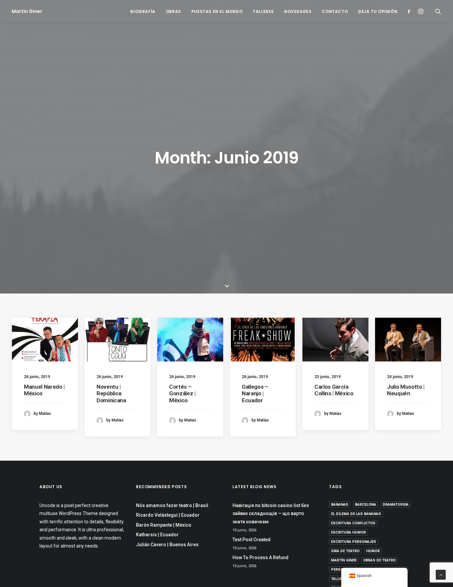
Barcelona (365, 504)
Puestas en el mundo (216, 11)
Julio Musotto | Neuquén (405, 390)
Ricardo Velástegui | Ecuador (168, 515)
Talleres (263, 11)
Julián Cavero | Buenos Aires (167, 544)
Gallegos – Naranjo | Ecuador (255, 393)
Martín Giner (343, 560)
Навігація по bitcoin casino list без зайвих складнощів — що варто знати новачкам (270, 513)
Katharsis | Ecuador (157, 534)
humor (373, 551)
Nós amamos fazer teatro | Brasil (172, 505)
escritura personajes (353, 542)
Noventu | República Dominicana (111, 393)
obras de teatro (379, 560)
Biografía (142, 11)
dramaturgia (396, 504)
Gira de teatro (345, 551)
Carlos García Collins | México (334, 390)
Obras (173, 11)
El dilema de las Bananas (356, 514)
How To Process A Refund (260, 557)
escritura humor (348, 532)
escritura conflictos (353, 523)
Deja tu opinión (377, 11)
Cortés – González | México (182, 393)
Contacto (335, 11)
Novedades (297, 11)
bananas (339, 504)
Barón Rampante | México (163, 525)
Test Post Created (251, 539)
